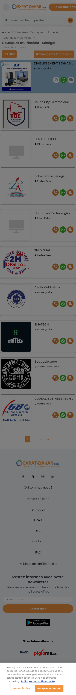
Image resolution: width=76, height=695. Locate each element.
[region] (38, 678)
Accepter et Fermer (49, 688)
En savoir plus (21, 688)
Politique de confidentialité (38, 681)
